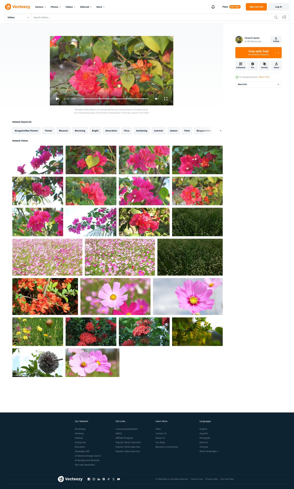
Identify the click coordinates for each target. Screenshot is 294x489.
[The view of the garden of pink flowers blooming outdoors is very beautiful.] (47, 257)
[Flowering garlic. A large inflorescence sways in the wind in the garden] (37, 362)
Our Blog (160, 442)
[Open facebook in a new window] (89, 479)
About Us (160, 437)
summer (158, 130)
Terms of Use (197, 479)
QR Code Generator (85, 464)
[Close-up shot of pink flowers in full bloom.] (92, 362)
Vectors (39, 6)
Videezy (79, 437)
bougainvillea (204, 130)
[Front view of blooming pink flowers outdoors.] (115, 296)
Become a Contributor (167, 446)
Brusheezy (80, 428)
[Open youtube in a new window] (118, 479)
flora (126, 130)
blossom (63, 130)
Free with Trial (258, 52)
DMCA (119, 433)
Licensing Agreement (127, 428)
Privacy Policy (211, 479)
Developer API (82, 451)
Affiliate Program (124, 437)
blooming (80, 130)
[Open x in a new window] (113, 479)
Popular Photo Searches (128, 446)
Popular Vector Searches (128, 442)
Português (205, 437)
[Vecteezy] (17, 7)
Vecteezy (79, 433)
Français (204, 446)
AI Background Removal (87, 460)
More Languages (208, 451)
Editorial (84, 6)
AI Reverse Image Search (88, 455)
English (203, 428)
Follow (276, 41)
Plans (225, 6)
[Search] (276, 17)
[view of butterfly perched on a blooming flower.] (37, 331)
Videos (69, 6)
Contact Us (161, 433)
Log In (278, 6)
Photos (54, 6)
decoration (111, 130)
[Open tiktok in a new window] (108, 479)
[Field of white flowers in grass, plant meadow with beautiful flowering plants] (190, 257)
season (173, 130)
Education (80, 446)
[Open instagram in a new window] (94, 479)
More (99, 6)
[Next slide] (218, 130)
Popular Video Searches (128, 451)
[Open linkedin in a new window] (99, 479)
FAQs (158, 428)
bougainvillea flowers (26, 130)
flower (48, 130)
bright (95, 130)
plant (187, 130)
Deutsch (204, 442)
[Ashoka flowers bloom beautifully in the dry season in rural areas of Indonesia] (91, 331)
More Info (242, 84)
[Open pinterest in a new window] (103, 479)
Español (204, 433)
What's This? (264, 77)
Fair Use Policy (227, 479)
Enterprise (80, 442)
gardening (141, 130)
